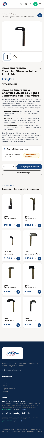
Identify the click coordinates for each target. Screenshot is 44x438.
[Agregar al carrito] (18, 225)
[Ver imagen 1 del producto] (7, 56)
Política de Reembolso (18, 431)
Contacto (5, 392)
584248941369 (7, 421)
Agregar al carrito (31, 167)
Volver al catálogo (23, 173)
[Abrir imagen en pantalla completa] (22, 36)
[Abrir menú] (40, 4)
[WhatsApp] (35, 4)
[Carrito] (26, 4)
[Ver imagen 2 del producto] (15, 56)
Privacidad (30, 431)
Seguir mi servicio (8, 389)
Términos (39, 431)
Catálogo (11, 14)
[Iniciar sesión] (31, 4)
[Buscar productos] (21, 4)
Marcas (4, 386)
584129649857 (7, 409)
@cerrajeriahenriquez (12, 370)
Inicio (4, 14)
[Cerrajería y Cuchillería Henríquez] (5, 4)
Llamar (17, 409)
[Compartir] (40, 69)
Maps (24, 409)
